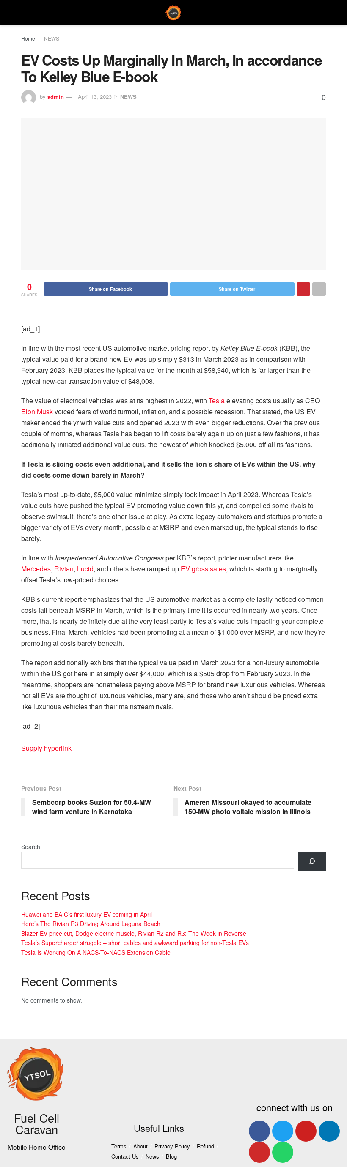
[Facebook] (259, 1131)
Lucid (85, 569)
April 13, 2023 (95, 97)
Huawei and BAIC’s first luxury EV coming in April (86, 914)
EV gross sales (203, 569)
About (140, 1146)
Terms (119, 1146)
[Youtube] (306, 1131)
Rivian (64, 569)
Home (28, 38)
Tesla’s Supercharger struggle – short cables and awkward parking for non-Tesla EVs (135, 942)
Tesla (217, 400)
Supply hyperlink (46, 748)
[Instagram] (259, 1152)
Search (30, 846)
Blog (171, 1156)
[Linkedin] (329, 1131)
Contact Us (125, 1156)
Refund (205, 1146)
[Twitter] (282, 1131)
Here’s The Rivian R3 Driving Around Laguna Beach (90, 923)
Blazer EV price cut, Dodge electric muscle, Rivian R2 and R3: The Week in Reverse (133, 933)
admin (55, 97)
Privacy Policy (172, 1146)
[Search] (312, 862)
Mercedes (36, 569)
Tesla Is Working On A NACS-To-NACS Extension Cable (96, 952)
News (152, 1156)
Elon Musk (37, 411)
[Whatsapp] (282, 1152)
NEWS (51, 38)
